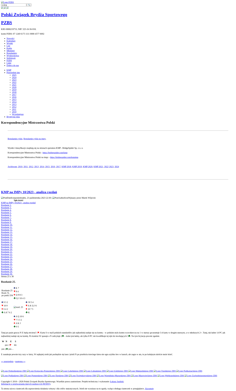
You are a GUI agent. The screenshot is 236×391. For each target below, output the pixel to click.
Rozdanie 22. (7, 254)
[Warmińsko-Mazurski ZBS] (114, 375)
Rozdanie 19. (7, 247)
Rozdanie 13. (7, 232)
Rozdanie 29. (7, 271)
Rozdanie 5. (6, 212)
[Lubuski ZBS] (95, 371)
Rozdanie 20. (7, 249)
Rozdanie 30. (7, 274)
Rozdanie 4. (6, 210)
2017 (14, 94)
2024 (14, 77)
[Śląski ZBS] (58, 375)
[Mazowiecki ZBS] (144, 375)
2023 (14, 80)
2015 (14, 99)
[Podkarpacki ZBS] (189, 371)
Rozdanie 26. (7, 264)
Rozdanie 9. (6, 222)
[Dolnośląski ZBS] (14, 371)
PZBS (6, 22)
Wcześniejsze (18, 114)
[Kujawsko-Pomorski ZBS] (44, 371)
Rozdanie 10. (7, 225)
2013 (14, 104)
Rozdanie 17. (7, 242)
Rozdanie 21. (7, 252)
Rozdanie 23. (7, 257)
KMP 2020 (87, 166)
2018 (14, 92)
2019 (14, 90)
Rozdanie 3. (6, 207)
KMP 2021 (98, 166)
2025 (14, 75)
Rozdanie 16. (7, 239)
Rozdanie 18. (7, 244)
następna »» (20, 361)
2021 (14, 85)
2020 (14, 87)
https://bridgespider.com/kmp (55, 152)
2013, (36, 166)
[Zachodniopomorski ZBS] (201, 375)
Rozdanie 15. (7, 237)
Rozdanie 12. (7, 230)
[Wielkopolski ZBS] (171, 375)
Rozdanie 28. (7, 269)
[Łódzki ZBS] (117, 371)
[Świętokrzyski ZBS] (83, 375)
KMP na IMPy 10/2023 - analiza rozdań (29, 192)
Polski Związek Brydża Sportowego (34, 14)
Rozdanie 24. (7, 259)
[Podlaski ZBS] (12, 375)
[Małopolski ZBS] (141, 371)
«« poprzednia (7, 361)
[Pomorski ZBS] (36, 375)
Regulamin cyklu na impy (34, 139)
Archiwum (12, 166)
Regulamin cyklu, (15, 139)
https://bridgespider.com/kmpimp (64, 157)
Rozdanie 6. (6, 215)
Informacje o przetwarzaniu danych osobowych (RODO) (25, 384)
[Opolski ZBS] (165, 371)
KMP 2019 (77, 166)
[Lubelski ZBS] (72, 371)
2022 (14, 82)
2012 (14, 107)
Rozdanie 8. (6, 220)
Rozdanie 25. (7, 262)
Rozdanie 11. (6, 227)
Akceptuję (149, 388)
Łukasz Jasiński (117, 381)
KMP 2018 (66, 166)
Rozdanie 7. (6, 217)
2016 (14, 97)
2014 (14, 102)
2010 (14, 112)
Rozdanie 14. (7, 235)
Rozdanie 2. (6, 205)
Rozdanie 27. (7, 266)
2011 (14, 109)
